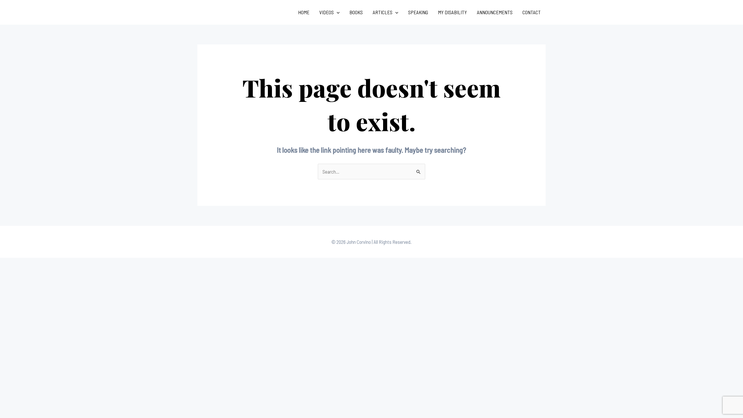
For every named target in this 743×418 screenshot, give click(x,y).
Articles (382, 12)
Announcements (495, 12)
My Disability (452, 12)
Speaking (418, 12)
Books (356, 12)
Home (303, 12)
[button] (337, 12)
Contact (531, 12)
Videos (326, 12)
